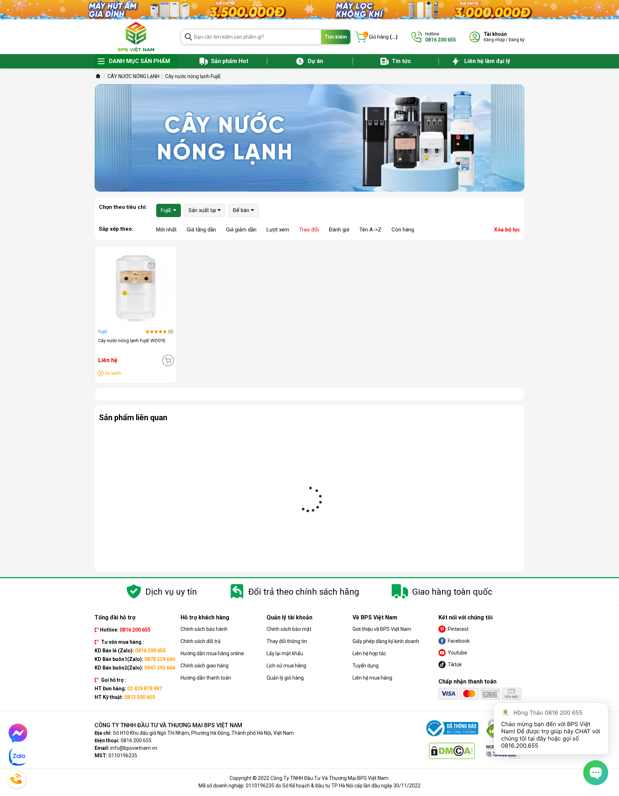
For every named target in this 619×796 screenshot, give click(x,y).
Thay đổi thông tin (287, 641)
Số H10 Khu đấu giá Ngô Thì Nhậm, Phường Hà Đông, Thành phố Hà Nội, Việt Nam (203, 733)
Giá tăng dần (201, 229)
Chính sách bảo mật (289, 629)
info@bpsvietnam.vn (133, 748)
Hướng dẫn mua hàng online (212, 653)
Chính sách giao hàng (205, 665)
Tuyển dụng (365, 665)
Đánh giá (339, 229)
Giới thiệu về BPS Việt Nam (381, 629)
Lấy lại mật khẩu (285, 653)
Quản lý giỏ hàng (285, 678)
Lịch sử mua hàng (286, 665)
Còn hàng (403, 229)
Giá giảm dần (241, 229)
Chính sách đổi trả (201, 641)
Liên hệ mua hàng (372, 678)
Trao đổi (309, 229)
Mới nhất (166, 229)
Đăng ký (516, 39)
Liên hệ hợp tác (369, 653)
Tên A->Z (370, 229)
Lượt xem (278, 229)
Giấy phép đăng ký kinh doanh (385, 641)
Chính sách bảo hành (204, 629)
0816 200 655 (136, 740)
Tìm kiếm (336, 37)
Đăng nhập (494, 39)
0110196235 (123, 755)
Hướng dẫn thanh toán (206, 678)
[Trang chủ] (98, 76)
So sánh (113, 373)
